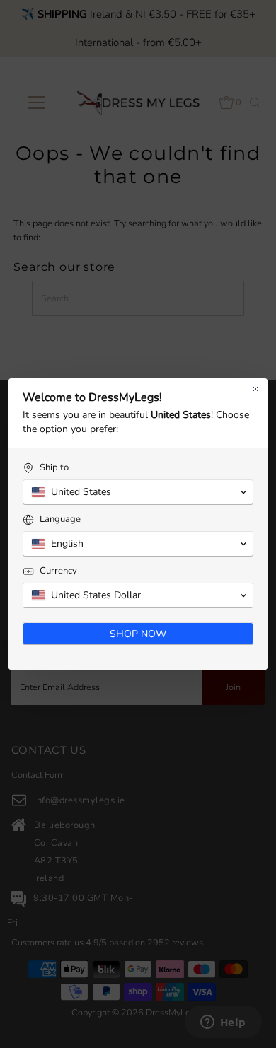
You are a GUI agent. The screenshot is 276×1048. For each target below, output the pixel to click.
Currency (58, 571)
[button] (138, 492)
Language (60, 519)
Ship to (54, 468)
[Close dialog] (255, 389)
